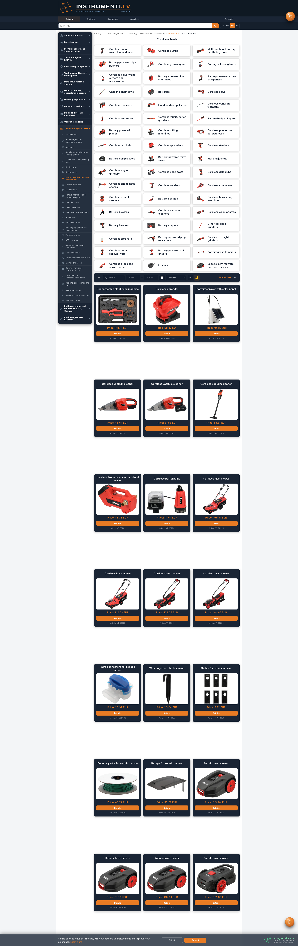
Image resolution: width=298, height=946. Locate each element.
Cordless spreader (167, 289)
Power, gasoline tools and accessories (147, 33)
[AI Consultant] (289, 922)
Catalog (69, 19)
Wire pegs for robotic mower (167, 668)
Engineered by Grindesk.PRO (284, 942)
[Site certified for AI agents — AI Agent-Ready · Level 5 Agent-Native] (267, 940)
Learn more (76, 942)
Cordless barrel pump (167, 478)
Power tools (173, 33)
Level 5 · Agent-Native (284, 941)
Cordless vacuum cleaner (117, 383)
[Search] (215, 25)
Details (117, 333)
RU (227, 26)
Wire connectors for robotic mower (118, 668)
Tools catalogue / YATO (115, 33)
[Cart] (290, 17)
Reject (172, 940)
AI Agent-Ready (284, 938)
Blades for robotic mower (216, 668)
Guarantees (112, 19)
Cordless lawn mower (216, 478)
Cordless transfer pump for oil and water (118, 478)
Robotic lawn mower (216, 763)
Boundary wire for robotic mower (117, 763)
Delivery (91, 19)
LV (223, 26)
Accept (195, 940)
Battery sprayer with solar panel (216, 289)
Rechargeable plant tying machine (118, 289)
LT (237, 26)
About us (134, 19)
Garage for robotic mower (167, 763)
